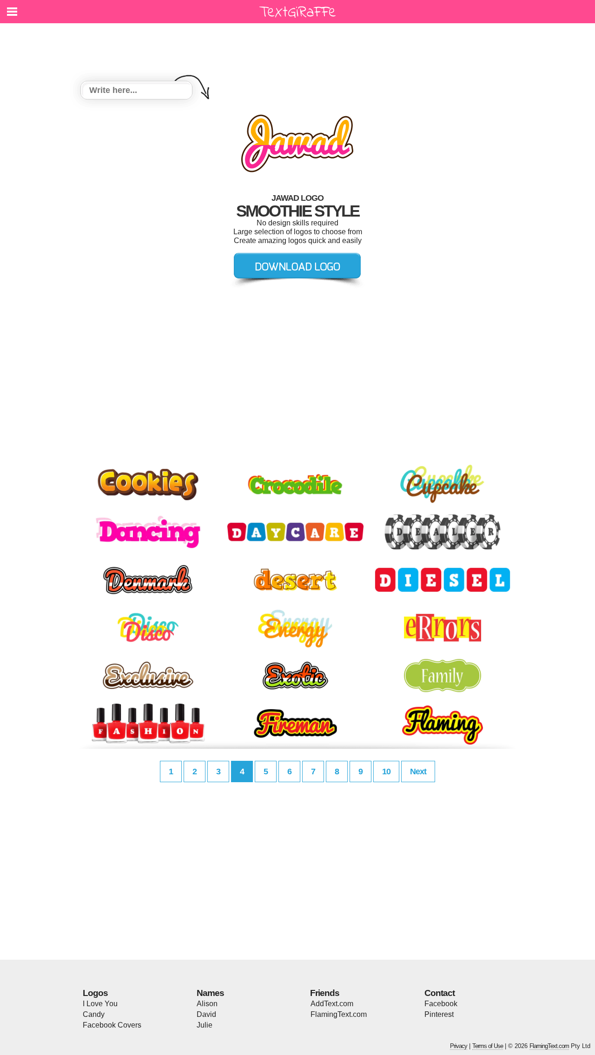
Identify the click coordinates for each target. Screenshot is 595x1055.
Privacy (458, 1045)
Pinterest (439, 1014)
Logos (95, 993)
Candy (94, 1014)
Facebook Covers (112, 1025)
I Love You (100, 1004)
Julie (204, 1025)
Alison (207, 1004)
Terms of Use (487, 1045)
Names (210, 993)
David (206, 1014)
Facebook (440, 1004)
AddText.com (332, 1004)
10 (386, 771)
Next (418, 771)
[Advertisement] (300, 46)
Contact (439, 993)
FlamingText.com (339, 1014)
